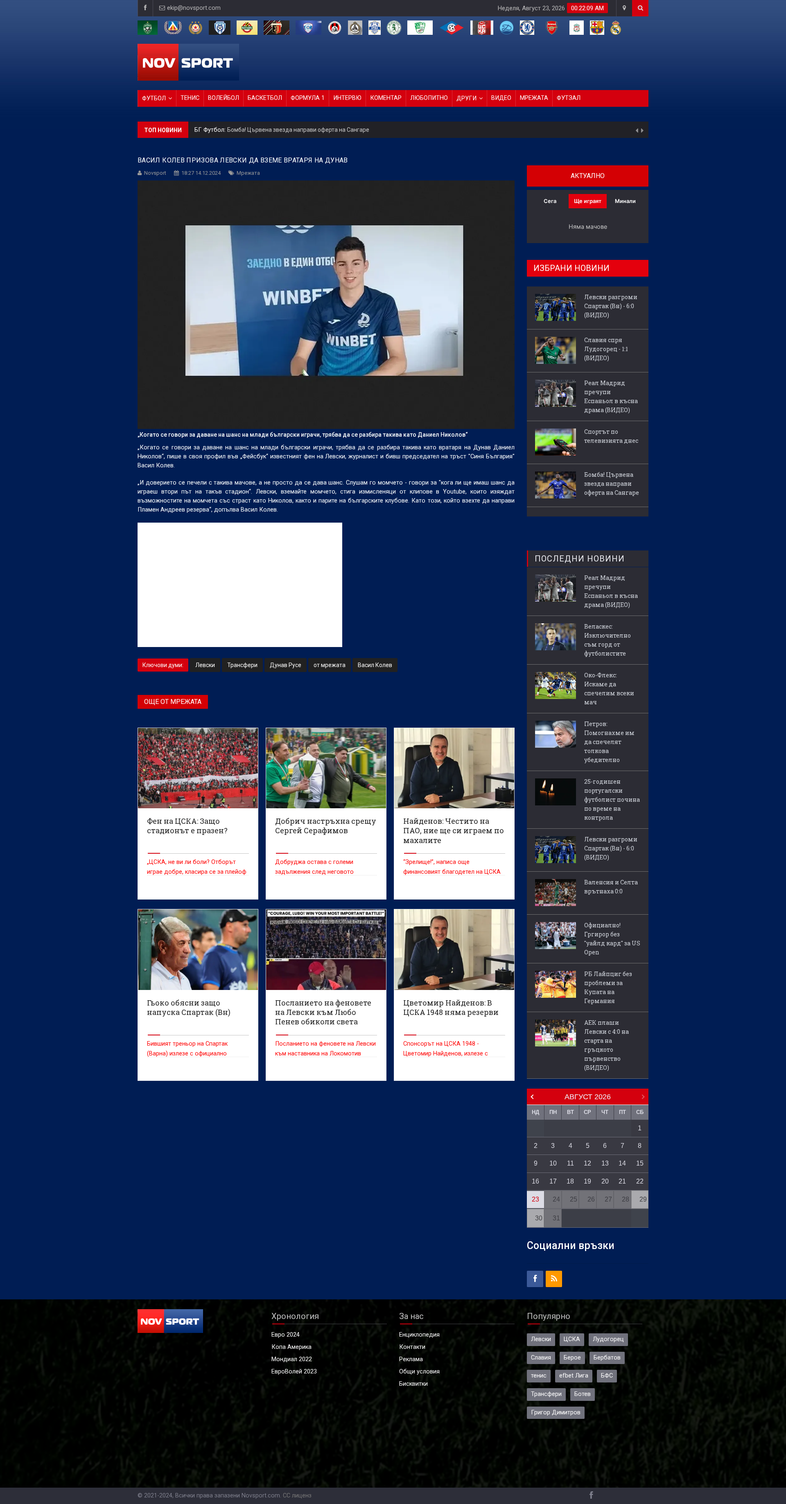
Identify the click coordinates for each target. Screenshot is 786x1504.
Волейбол (223, 98)
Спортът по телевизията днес (611, 436)
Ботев (582, 1394)
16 (535, 1181)
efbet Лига (573, 1375)
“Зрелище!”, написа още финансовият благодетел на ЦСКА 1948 (452, 872)
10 (553, 1163)
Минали (625, 201)
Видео (501, 98)
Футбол (154, 98)
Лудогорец (608, 1339)
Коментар (386, 98)
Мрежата (534, 98)
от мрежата (330, 665)
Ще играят (587, 201)
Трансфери (242, 665)
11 (570, 1163)
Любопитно (429, 98)
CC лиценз (297, 1495)
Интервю (347, 98)
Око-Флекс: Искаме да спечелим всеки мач (609, 688)
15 (640, 1163)
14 (622, 1163)
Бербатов (607, 1357)
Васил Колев (375, 665)
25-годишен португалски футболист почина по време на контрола (612, 799)
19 (587, 1181)
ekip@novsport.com (194, 8)
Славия (541, 1357)
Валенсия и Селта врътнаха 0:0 (611, 886)
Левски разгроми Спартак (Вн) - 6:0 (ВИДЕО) (287, 129)
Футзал (568, 98)
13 (605, 1163)
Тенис (190, 98)
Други (466, 98)
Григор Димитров (555, 1412)
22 (640, 1181)
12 (587, 1163)
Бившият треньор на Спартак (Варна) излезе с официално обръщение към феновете (187, 1053)
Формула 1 (308, 98)
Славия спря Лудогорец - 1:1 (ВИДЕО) (606, 349)
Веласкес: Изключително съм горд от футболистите (607, 639)
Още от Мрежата (172, 702)
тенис (539, 1375)
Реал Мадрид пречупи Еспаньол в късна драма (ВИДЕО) (611, 396)
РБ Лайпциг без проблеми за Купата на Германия (608, 987)
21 (622, 1181)
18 (570, 1181)
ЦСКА (572, 1339)
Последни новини (580, 559)
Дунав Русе (285, 665)
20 (605, 1181)
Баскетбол (265, 98)
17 (553, 1181)
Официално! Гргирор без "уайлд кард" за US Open (612, 938)
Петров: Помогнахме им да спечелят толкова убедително (609, 742)
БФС (607, 1375)
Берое (572, 1357)
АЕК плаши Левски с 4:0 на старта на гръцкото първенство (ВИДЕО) (606, 1045)
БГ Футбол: (210, 129)
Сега (550, 201)
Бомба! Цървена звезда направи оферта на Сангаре (611, 483)
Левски (205, 665)
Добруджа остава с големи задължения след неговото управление (314, 872)
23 (535, 1199)
